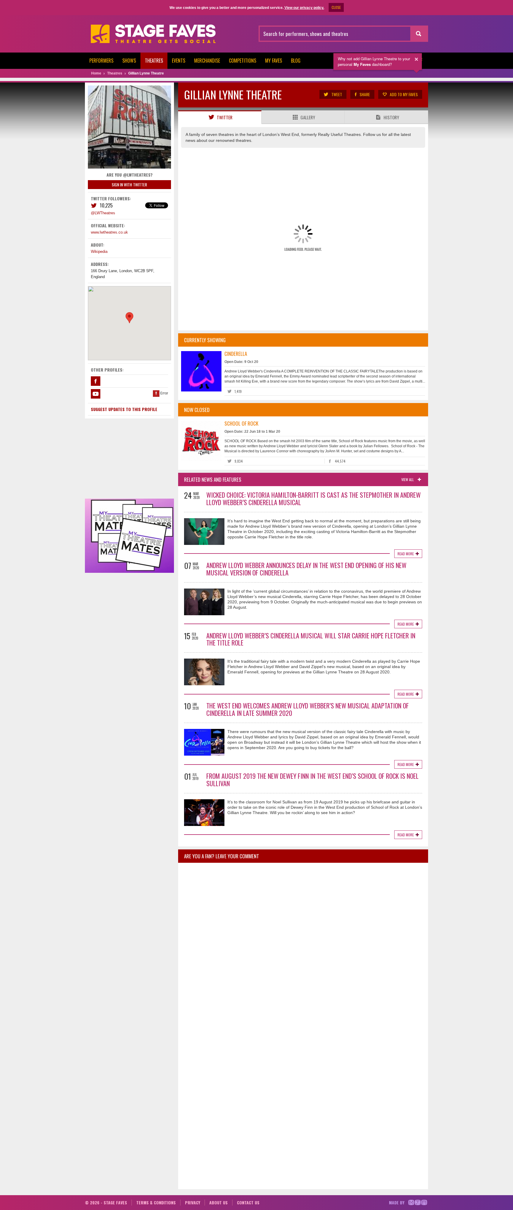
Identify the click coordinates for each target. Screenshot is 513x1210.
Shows (129, 60)
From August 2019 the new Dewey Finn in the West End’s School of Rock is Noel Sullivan (312, 779)
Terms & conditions (156, 1202)
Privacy (192, 1202)
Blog (295, 60)
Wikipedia (99, 251)
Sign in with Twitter (129, 184)
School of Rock (241, 423)
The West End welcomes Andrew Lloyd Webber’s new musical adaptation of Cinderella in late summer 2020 (307, 709)
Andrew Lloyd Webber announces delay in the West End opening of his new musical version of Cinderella (306, 568)
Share (365, 94)
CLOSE (336, 7)
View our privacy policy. (304, 8)
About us (218, 1202)
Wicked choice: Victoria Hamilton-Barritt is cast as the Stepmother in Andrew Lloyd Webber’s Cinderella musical (313, 498)
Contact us (248, 1202)
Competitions (242, 60)
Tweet (336, 94)
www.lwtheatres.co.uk (109, 232)
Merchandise (207, 60)
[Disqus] (303, 946)
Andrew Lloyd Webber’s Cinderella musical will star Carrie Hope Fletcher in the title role (310, 639)
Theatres (154, 60)
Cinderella (235, 353)
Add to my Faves (404, 94)
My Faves (273, 60)
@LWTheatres (103, 213)
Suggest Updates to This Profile (124, 409)
